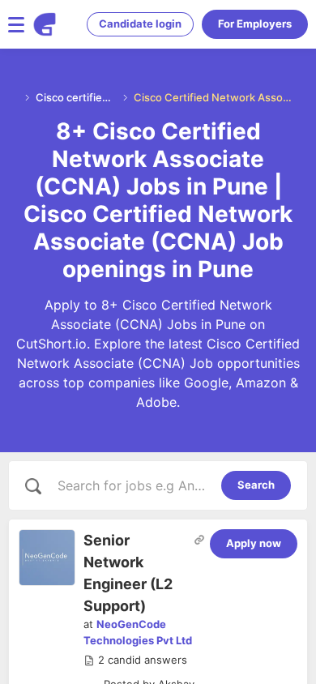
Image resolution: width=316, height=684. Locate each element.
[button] (135, 660)
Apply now (253, 543)
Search (256, 484)
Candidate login (140, 23)
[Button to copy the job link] (199, 539)
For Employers (255, 23)
